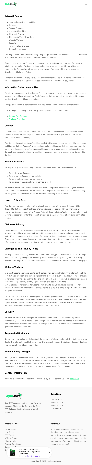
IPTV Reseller (10, 435)
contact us (74, 379)
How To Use (10, 432)
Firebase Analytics (17, 119)
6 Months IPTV (56, 405)
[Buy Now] (29, 452)
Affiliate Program (12, 438)
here (77, 432)
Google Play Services (18, 116)
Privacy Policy (11, 441)
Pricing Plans (10, 429)
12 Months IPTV (57, 408)
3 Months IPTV (56, 402)
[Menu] (86, 4)
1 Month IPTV (56, 399)
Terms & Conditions (13, 444)
